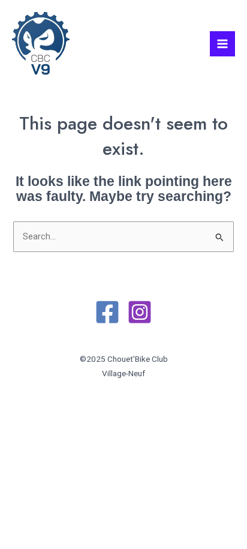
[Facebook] (107, 312)
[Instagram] (139, 312)
